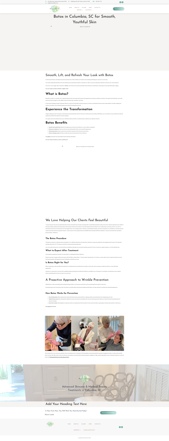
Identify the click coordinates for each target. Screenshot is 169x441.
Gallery (84, 7)
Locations (88, 9)
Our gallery (48, 136)
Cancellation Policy (89, 430)
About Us (76, 7)
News (90, 7)
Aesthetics (76, 430)
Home (70, 7)
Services (79, 9)
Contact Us (97, 7)
